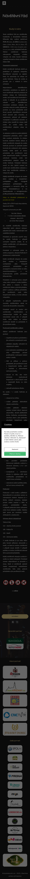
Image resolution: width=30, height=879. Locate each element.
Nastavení (15, 449)
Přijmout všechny (15, 454)
